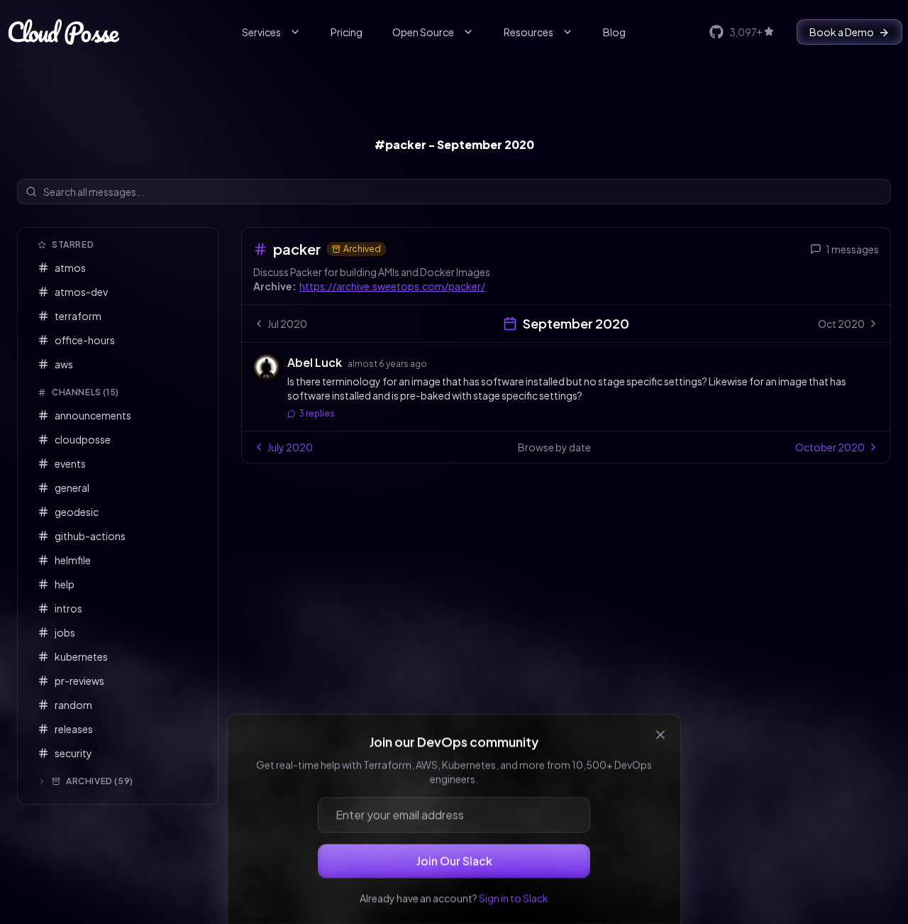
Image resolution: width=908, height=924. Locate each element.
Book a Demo (841, 32)
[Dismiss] (660, 723)
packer (297, 249)
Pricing (346, 32)
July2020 (290, 447)
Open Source (423, 32)
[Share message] (440, 362)
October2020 (830, 447)
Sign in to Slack (513, 886)
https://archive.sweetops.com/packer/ (392, 286)
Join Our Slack (454, 849)
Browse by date (554, 447)
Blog (614, 32)
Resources (528, 32)
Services (261, 32)
